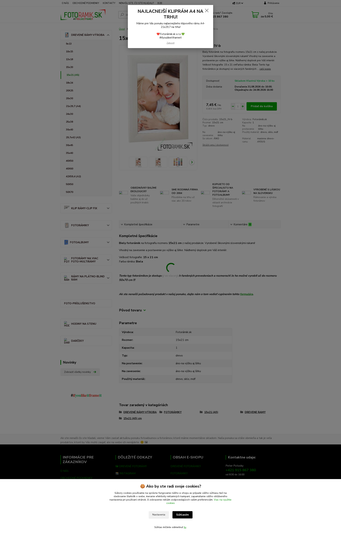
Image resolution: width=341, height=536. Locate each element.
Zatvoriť (170, 43)
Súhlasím (182, 515)
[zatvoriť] (207, 10)
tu (185, 527)
